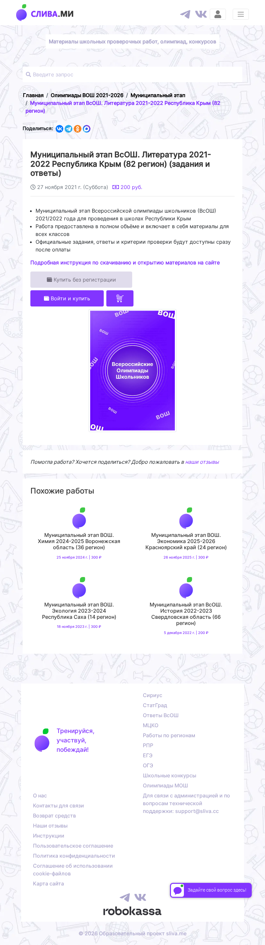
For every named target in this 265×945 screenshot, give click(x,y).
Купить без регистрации (84, 279)
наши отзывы (202, 462)
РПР (148, 745)
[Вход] (218, 14)
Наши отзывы (50, 825)
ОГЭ (148, 765)
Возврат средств (54, 815)
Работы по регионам (169, 735)
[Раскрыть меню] (241, 14)
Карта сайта (48, 883)
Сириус (152, 695)
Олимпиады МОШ (165, 785)
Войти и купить (69, 298)
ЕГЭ (148, 755)
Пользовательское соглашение (73, 845)
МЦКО (150, 725)
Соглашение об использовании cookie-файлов (73, 869)
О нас (40, 795)
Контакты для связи (58, 805)
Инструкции (48, 835)
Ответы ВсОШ (161, 715)
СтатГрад (155, 705)
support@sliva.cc (197, 811)
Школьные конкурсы (169, 775)
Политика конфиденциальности (74, 855)
